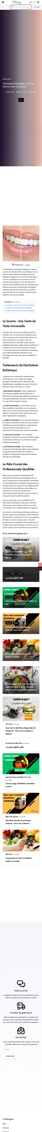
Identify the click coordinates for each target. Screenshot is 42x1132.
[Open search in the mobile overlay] (21, 7)
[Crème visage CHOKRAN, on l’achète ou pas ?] (21, 763)
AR (6, 743)
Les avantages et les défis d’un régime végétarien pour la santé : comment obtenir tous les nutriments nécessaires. (20, 686)
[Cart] (38, 2)
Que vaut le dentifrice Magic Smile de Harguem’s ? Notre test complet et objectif (20, 554)
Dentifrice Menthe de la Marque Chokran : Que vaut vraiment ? (17, 628)
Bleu (4, 1124)
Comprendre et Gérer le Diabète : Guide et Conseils (18, 655)
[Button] (21, 100)
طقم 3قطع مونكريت (14, 577)
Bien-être (18, 743)
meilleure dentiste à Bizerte (27, 508)
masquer (16, 302)
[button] (3, 2)
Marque (15, 817)
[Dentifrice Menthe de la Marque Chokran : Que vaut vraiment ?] (21, 803)
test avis (9, 724)
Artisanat (11, 743)
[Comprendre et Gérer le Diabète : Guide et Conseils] (21, 840)
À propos (6, 1128)
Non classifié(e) (18, 777)
